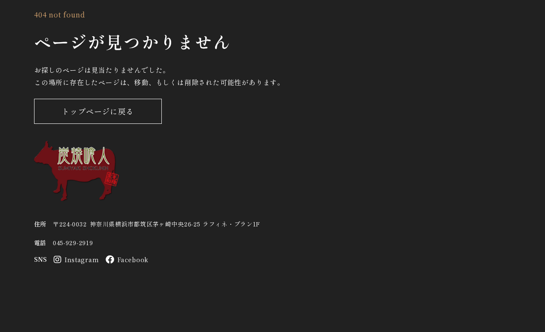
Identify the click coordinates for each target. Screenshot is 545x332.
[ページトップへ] (76, 171)
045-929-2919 (73, 242)
